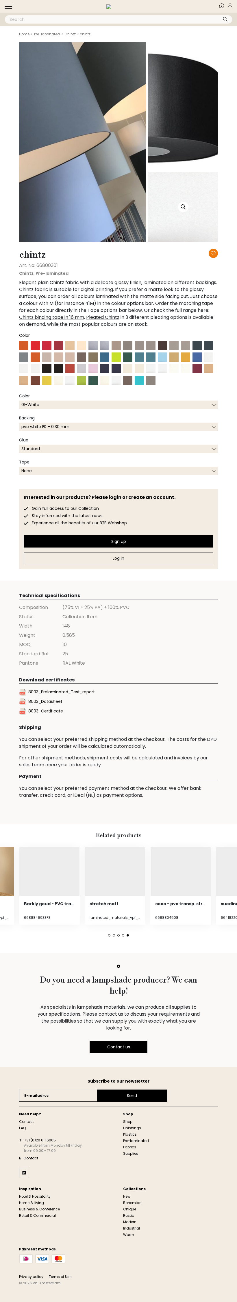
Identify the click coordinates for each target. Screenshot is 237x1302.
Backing (27, 418)
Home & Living (31, 1202)
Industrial (131, 1228)
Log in (118, 558)
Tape (24, 462)
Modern (129, 1221)
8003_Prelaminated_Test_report (61, 692)
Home (24, 34)
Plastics (130, 1134)
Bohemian (132, 1202)
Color (24, 396)
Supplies (130, 1153)
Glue (23, 440)
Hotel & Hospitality (35, 1196)
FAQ (225, 5)
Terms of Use (60, 1276)
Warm (128, 1234)
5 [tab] (128, 935)
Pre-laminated (47, 34)
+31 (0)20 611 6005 (40, 1140)
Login (233, 5)
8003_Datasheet (45, 701)
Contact (26, 1121)
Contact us (118, 1047)
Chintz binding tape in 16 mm (51, 317)
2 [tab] (114, 935)
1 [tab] (109, 935)
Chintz (70, 34)
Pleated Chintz (102, 317)
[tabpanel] (49, 886)
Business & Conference (39, 1209)
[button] (8, 6)
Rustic (128, 1215)
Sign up (118, 541)
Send (132, 1096)
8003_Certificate (45, 711)
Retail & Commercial (37, 1215)
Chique (129, 1209)
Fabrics (129, 1147)
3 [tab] (118, 935)
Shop (127, 1121)
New (126, 1196)
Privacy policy (31, 1276)
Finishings (132, 1127)
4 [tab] (123, 935)
